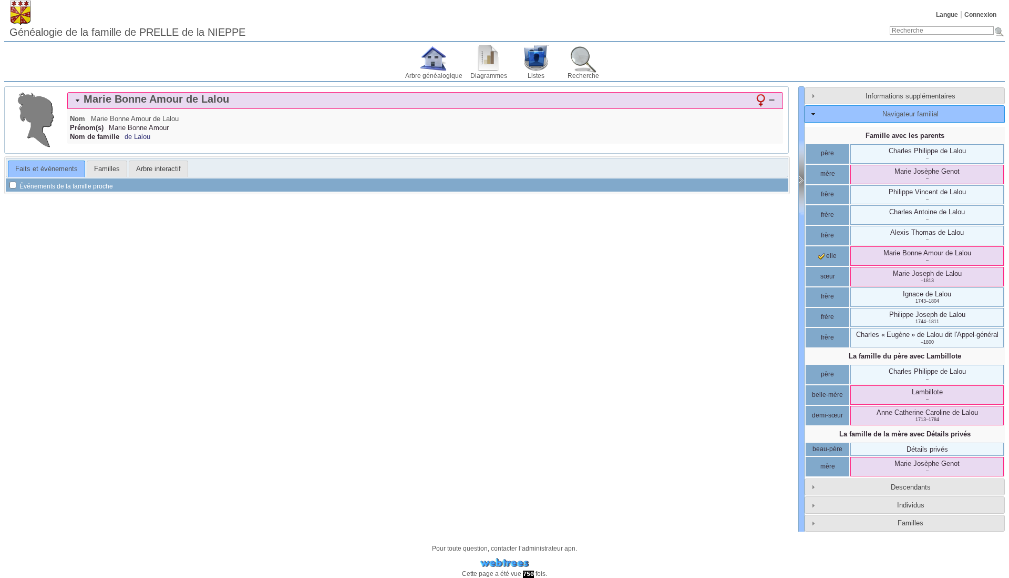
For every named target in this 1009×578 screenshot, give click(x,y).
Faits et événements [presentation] (46, 169)
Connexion (980, 14)
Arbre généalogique (433, 75)
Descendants (911, 487)
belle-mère (827, 394)
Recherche (583, 75)
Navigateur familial (910, 114)
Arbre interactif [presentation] (158, 169)
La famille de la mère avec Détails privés (905, 434)
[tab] (425, 100)
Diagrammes (488, 75)
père (827, 153)
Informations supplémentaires (910, 96)
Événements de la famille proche (65, 186)
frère (827, 194)
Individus (910, 505)
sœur (827, 276)
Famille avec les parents (905, 135)
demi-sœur (827, 415)
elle (831, 256)
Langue (947, 14)
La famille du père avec (905, 356)
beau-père (827, 449)
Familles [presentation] (107, 169)
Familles (910, 523)
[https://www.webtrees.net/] (504, 563)
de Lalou (137, 137)
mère (827, 173)
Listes (536, 75)
